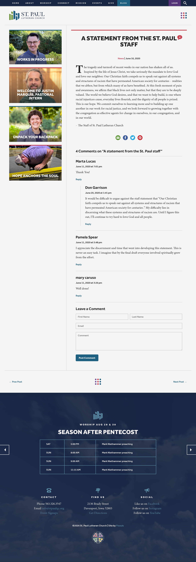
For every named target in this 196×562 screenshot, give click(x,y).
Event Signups (49, 513)
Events (97, 3)
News (121, 58)
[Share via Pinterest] (140, 137)
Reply (79, 179)
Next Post (178, 381)
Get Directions (98, 513)
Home (15, 3)
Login (175, 3)
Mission (81, 3)
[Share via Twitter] (132, 137)
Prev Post (17, 381)
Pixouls (120, 525)
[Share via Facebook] (125, 137)
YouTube (155, 513)
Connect (64, 3)
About (29, 3)
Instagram (155, 508)
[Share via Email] (118, 137)
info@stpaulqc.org (53, 508)
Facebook (154, 504)
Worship (46, 3)
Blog (123, 3)
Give (111, 3)
